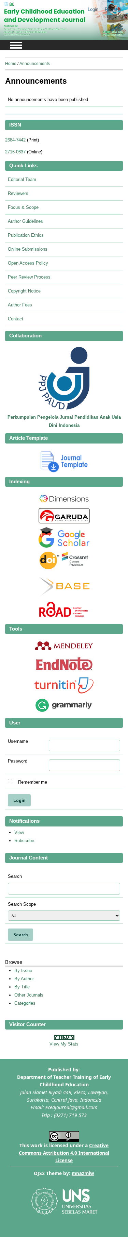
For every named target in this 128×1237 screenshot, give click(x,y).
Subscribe (24, 840)
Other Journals (28, 995)
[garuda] (64, 521)
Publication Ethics (26, 235)
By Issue (23, 970)
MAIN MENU (16, 45)
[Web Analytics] (64, 1038)
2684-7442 (15, 140)
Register (113, 9)
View (19, 832)
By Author (24, 978)
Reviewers (18, 193)
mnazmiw (83, 1173)
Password (17, 761)
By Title (22, 986)
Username (18, 741)
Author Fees (20, 304)
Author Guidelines (25, 221)
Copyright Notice (24, 291)
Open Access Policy (28, 263)
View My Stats (64, 1044)
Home (10, 63)
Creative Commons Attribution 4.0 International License (64, 1153)
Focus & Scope (23, 207)
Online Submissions (27, 249)
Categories (24, 1003)
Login (93, 9)
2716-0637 (15, 151)
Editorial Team (22, 179)
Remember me (32, 782)
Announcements (34, 63)
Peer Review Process (29, 277)
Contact (15, 318)
